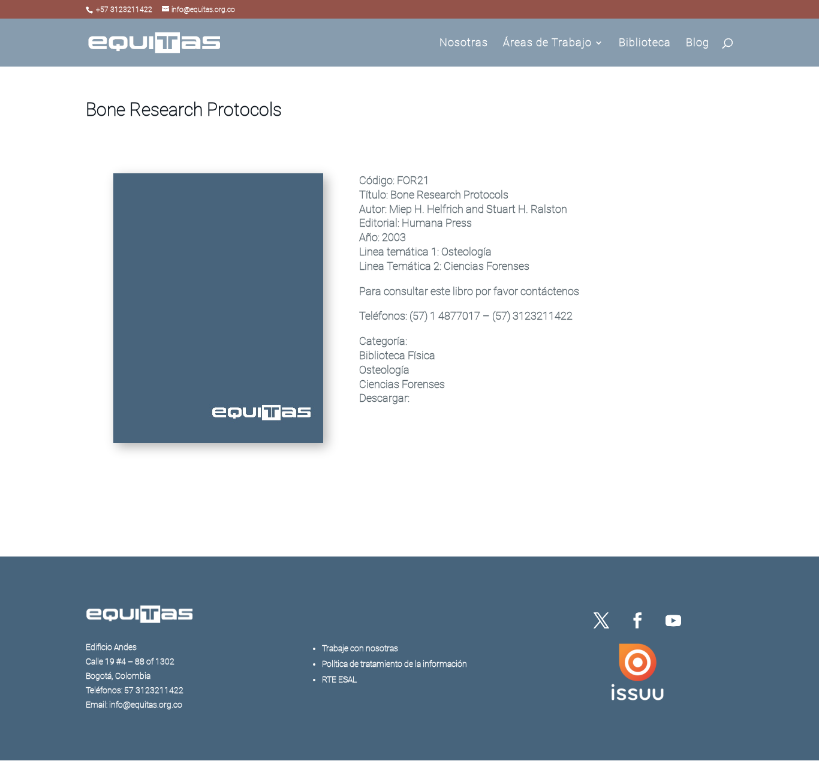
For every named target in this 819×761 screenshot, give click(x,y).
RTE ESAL (339, 679)
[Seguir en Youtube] (673, 620)
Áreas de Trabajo (547, 43)
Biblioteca (645, 43)
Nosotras (463, 43)
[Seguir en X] (601, 620)
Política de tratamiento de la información (394, 664)
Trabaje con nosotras (360, 648)
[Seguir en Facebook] (637, 620)
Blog (697, 43)
